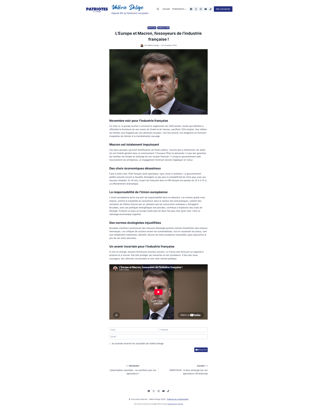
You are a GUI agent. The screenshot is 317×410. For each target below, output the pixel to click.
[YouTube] (206, 9)
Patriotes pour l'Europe (175, 404)
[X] (196, 9)
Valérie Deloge (153, 45)
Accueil (166, 9)
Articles (152, 28)
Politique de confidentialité (177, 399)
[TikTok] (210, 9)
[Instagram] (201, 9)
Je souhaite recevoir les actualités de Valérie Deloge (138, 343)
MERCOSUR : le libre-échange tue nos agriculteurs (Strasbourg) (189, 370)
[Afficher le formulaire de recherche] (158, 9)
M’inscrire (201, 349)
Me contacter (223, 9)
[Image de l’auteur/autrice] (141, 45)
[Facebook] (191, 9)
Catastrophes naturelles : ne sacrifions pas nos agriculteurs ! (133, 370)
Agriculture (163, 28)
